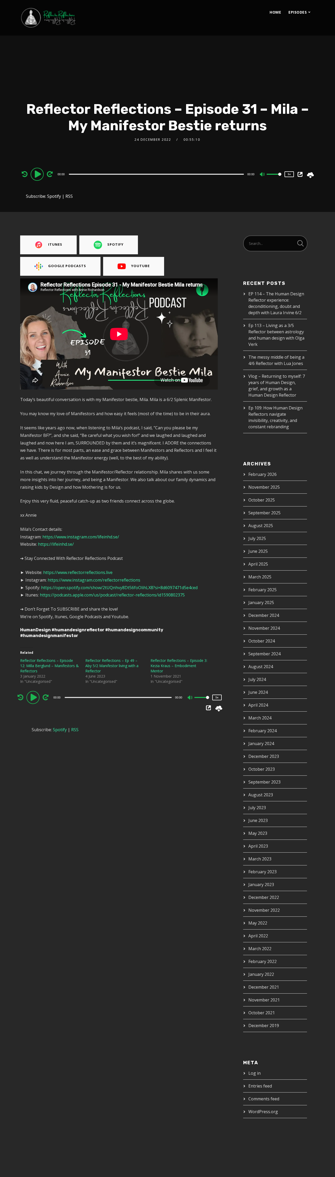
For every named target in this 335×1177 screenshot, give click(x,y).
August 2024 (260, 666)
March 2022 (259, 948)
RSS (69, 196)
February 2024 (262, 731)
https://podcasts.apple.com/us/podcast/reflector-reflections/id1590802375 (112, 595)
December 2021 (263, 987)
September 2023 (264, 782)
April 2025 (258, 564)
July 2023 (257, 807)
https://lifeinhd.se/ (56, 544)
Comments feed (263, 1099)
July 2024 (257, 679)
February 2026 (262, 474)
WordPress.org (263, 1111)
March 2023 (259, 859)
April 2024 (258, 705)
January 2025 (261, 602)
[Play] (38, 174)
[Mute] (262, 174)
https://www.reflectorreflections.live (78, 572)
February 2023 (262, 872)
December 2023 (263, 756)
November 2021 (264, 1000)
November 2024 (264, 628)
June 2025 (258, 551)
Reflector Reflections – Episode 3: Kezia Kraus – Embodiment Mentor (178, 665)
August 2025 (260, 525)
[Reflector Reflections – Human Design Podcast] (72, 18)
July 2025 (257, 538)
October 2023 (261, 769)
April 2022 (258, 936)
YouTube (140, 265)
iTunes (55, 244)
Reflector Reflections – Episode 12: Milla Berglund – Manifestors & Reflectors (49, 665)
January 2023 (261, 884)
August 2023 (260, 795)
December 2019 (263, 1025)
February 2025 (262, 590)
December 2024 (263, 615)
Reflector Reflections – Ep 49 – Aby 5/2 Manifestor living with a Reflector (111, 665)
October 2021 (261, 1013)
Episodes (297, 12)
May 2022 (257, 923)
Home (275, 12)
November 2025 (264, 487)
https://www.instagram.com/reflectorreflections (94, 580)
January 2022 (261, 974)
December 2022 (263, 897)
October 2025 (261, 500)
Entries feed (260, 1086)
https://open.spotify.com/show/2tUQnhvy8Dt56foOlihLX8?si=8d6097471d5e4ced (119, 587)
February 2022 (262, 961)
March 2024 (259, 718)
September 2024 (264, 654)
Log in (254, 1073)
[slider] (274, 178)
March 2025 (259, 577)
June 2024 (258, 692)
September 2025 (264, 513)
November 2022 (264, 910)
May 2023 (257, 833)
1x (289, 174)
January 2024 (261, 743)
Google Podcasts (67, 265)
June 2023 (258, 820)
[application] (157, 174)
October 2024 (261, 641)
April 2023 (258, 846)
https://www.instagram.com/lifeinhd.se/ (80, 537)
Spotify (54, 196)
